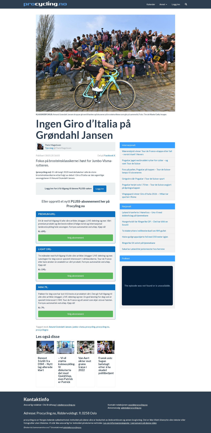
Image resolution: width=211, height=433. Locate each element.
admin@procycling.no (131, 407)
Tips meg (49, 148)
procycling (90, 326)
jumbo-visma (78, 326)
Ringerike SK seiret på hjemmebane (138, 243)
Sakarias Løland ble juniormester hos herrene (143, 249)
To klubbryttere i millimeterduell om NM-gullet (144, 230)
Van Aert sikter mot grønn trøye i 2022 (84, 364)
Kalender (151, 4)
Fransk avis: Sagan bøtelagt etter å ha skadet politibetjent (106, 365)
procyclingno (42, 329)
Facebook (109, 155)
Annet (162, 4)
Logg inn (176, 4)
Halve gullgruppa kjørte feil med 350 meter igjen (145, 236)
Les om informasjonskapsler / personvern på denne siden (130, 423)
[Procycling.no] (45, 4)
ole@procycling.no (66, 404)
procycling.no (102, 326)
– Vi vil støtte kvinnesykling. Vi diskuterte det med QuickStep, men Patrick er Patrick (66, 370)
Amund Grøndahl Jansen (60, 326)
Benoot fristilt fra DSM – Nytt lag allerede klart (45, 364)
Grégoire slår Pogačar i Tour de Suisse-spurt (143, 178)
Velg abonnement (75, 237)
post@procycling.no (138, 404)
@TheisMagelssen (62, 148)
